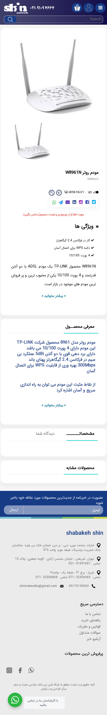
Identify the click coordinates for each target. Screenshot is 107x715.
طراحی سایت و (28, 685)
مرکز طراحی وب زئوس (53, 689)
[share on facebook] (87, 202)
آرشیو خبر (94, 639)
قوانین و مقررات (89, 626)
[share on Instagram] (81, 202)
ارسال (13, 510)
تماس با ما (93, 614)
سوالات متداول (90, 632)
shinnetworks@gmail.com (38, 586)
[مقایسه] (52, 193)
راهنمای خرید (91, 620)
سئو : (15, 685)
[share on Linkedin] (74, 202)
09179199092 (79, 586)
